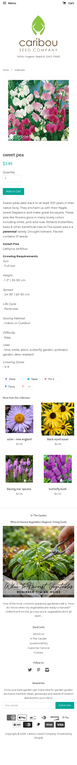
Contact (38, 652)
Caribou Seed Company (41, 733)
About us (38, 634)
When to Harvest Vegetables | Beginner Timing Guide (38, 522)
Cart (70, 3)
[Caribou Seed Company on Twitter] (30, 670)
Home (6, 70)
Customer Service (39, 648)
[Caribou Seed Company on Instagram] (47, 670)
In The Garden (39, 515)
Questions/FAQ (39, 643)
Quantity (9, 172)
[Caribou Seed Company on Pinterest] (38, 670)
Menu (11, 3)
